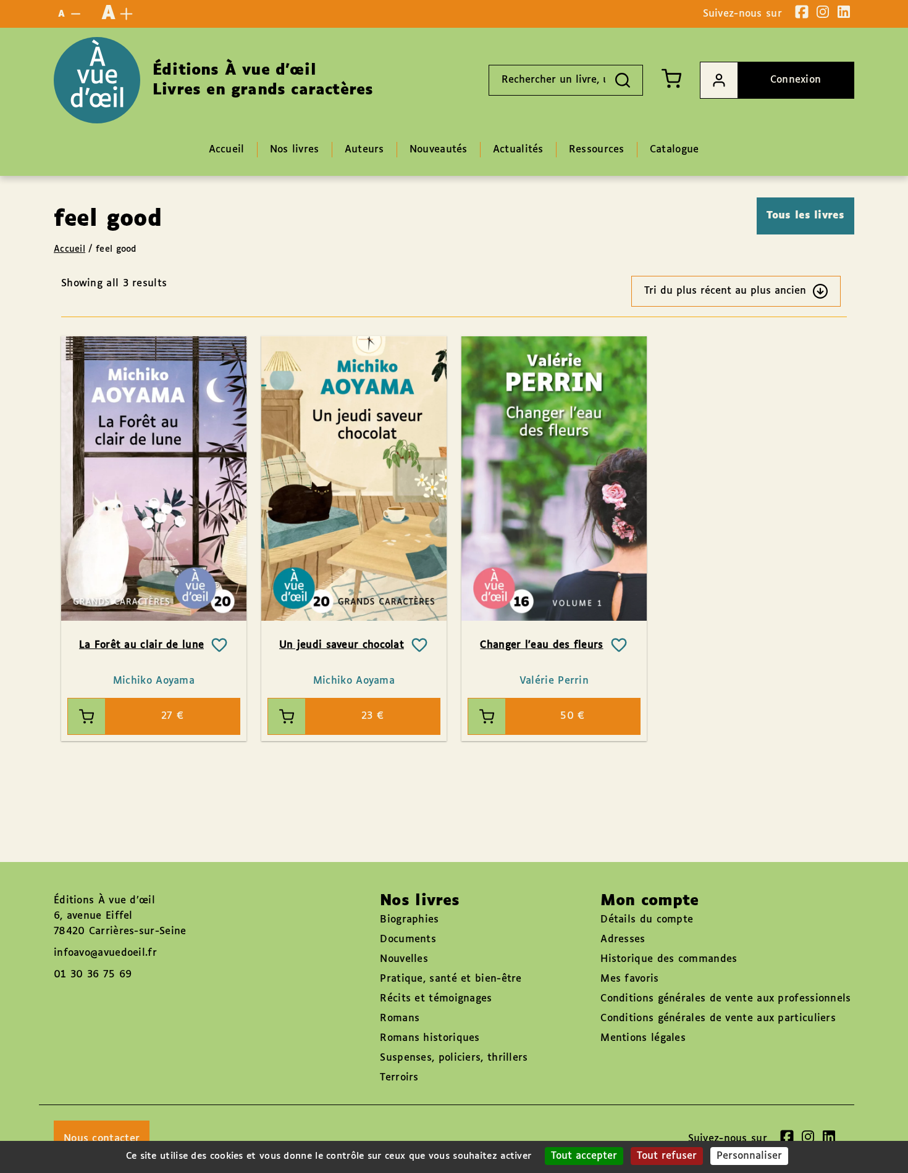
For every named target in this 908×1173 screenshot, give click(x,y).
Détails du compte (646, 919)
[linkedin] (843, 11)
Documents (408, 939)
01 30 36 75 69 (93, 974)
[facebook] (801, 11)
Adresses (622, 939)
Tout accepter (584, 1156)
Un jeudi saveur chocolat (341, 645)
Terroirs (399, 1077)
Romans (399, 1018)
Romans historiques (429, 1038)
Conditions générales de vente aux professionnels (725, 998)
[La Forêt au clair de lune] (153, 478)
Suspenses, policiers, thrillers (454, 1058)
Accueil (69, 249)
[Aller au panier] (671, 78)
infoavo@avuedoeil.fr (105, 953)
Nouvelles (404, 959)
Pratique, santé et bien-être (450, 979)
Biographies (409, 919)
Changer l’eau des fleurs (541, 645)
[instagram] (822, 11)
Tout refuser (667, 1156)
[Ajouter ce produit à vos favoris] (219, 645)
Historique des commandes (668, 959)
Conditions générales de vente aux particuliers (718, 1018)
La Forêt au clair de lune (141, 645)
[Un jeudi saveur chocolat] (354, 478)
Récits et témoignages (436, 998)
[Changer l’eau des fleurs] (554, 478)
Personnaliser (749, 1156)
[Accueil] (97, 80)
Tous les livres (806, 215)
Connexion (796, 80)
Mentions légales (643, 1038)
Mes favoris (629, 979)
